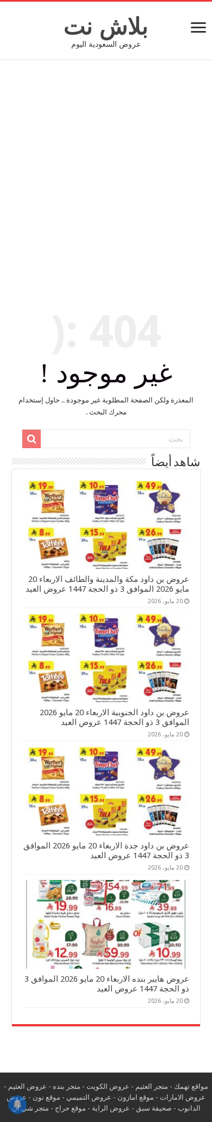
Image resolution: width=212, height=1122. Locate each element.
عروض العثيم (27, 1086)
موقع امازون (135, 1097)
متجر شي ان (30, 1108)
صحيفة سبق (154, 1108)
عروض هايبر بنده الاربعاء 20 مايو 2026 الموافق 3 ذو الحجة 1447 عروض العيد (106, 984)
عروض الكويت (107, 1086)
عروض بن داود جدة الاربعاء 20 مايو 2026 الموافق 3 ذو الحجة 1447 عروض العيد (106, 850)
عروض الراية (111, 1108)
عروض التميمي (88, 1097)
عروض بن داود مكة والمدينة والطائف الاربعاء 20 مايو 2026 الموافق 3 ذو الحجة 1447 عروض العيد (107, 584)
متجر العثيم (151, 1086)
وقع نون (45, 1097)
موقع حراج (70, 1108)
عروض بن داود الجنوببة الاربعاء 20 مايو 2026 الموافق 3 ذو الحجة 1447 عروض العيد (114, 717)
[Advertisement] (106, 179)
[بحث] (31, 439)
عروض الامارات (182, 1097)
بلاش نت (106, 26)
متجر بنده (66, 1086)
